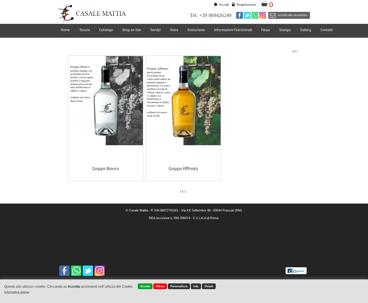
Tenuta (84, 30)
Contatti (327, 30)
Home (65, 30)
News (265, 30)
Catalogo (106, 30)
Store (174, 30)
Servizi (155, 30)
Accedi (224, 4)
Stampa (285, 30)
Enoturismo (196, 30)
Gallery (305, 30)
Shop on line (131, 30)
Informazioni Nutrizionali (233, 30)
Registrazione (246, 4)
